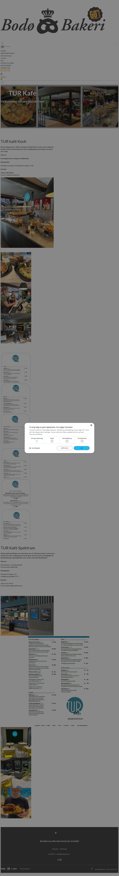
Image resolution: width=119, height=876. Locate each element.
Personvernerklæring (35, 434)
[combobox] (91, 425)
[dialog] (59, 438)
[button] (34, 448)
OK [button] (82, 448)
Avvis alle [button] (64, 448)
